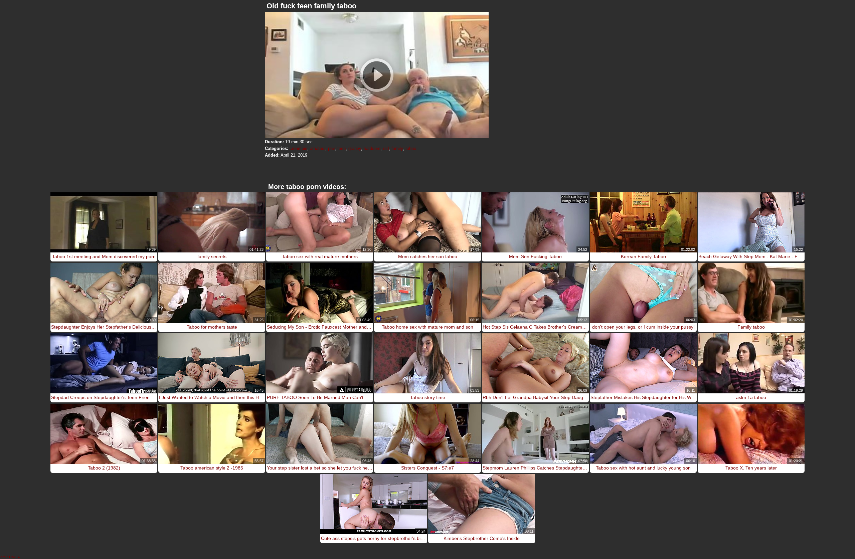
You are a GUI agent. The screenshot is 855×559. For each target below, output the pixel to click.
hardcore (372, 148)
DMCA (14, 557)
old (386, 148)
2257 (4, 557)
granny (354, 148)
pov (331, 148)
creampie (298, 148)
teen (341, 148)
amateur (317, 148)
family (397, 148)
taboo (410, 148)
